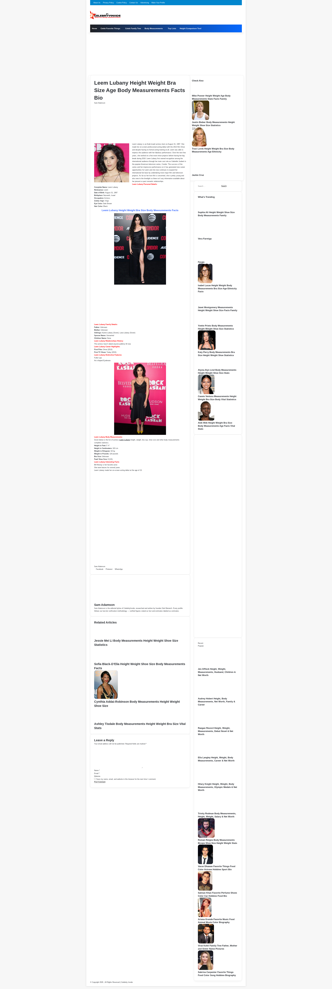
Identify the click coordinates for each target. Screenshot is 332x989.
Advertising (144, 3)
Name (97, 770)
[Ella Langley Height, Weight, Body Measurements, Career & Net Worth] (212, 755)
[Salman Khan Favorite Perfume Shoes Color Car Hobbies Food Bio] (205, 890)
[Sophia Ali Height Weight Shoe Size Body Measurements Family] (206, 209)
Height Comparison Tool (190, 28)
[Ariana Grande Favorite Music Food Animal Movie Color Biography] (205, 916)
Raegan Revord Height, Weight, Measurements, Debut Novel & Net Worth (215, 731)
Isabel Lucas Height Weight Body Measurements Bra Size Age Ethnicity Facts (217, 288)
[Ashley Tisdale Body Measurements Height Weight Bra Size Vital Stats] (105, 720)
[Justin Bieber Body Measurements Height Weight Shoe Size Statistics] (200, 119)
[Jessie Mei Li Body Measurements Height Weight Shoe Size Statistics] (105, 637)
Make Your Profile (158, 3)
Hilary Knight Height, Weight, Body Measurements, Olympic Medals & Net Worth (217, 787)
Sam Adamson (99, 103)
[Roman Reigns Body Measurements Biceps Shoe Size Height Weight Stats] (206, 837)
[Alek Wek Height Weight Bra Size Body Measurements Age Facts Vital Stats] (206, 420)
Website (97, 776)
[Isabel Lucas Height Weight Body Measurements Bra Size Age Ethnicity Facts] (205, 283)
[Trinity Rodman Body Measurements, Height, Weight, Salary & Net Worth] (212, 811)
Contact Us (133, 3)
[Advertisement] (166, 53)
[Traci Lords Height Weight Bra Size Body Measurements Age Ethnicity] (199, 146)
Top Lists (172, 28)
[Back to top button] (87, 985)
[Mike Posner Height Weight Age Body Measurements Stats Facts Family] (200, 93)
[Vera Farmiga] (212, 236)
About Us (96, 3)
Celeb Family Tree (133, 28)
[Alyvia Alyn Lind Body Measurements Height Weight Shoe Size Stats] (206, 367)
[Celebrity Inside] (105, 15)
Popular (201, 646)
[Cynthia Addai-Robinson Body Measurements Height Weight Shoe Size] (106, 698)
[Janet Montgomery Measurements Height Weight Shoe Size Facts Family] (206, 305)
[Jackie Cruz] (206, 172)
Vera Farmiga (205, 238)
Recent (200, 643)
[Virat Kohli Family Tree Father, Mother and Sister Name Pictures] (206, 943)
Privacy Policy (108, 3)
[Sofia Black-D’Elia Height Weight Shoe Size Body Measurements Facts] (106, 661)
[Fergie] (212, 259)
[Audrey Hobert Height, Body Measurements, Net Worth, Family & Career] (212, 696)
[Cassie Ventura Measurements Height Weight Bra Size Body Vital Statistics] (206, 393)
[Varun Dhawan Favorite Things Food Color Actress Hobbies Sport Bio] (205, 863)
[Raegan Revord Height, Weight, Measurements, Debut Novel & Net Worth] (212, 725)
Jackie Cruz (198, 175)
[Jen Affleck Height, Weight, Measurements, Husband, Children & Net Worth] (212, 666)
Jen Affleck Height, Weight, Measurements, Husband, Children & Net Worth (217, 672)
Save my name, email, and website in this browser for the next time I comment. (126, 779)
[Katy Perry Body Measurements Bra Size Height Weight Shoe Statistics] (207, 349)
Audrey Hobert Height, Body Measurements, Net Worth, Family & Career (216, 701)
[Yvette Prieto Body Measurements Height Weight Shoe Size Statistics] (206, 323)
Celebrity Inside (127, 982)
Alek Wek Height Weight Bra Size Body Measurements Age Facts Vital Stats (216, 426)
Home (94, 28)
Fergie (201, 262)
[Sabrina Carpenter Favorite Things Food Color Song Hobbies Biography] (205, 969)
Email (97, 773)
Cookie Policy (121, 3)
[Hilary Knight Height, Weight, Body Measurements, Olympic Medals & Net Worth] (212, 781)
